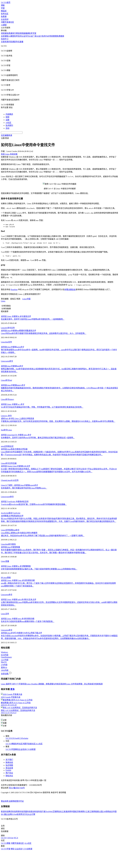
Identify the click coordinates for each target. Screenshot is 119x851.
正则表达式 (8, 446)
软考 (16, 36)
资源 (6, 42)
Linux (3, 301)
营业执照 (5, 801)
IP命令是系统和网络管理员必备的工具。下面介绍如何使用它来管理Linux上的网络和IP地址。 (39, 569)
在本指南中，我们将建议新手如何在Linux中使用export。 (24, 488)
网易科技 (19, 812)
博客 (3, 5)
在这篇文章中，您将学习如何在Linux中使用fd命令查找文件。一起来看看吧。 (32, 319)
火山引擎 (31, 814)
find (6, 342)
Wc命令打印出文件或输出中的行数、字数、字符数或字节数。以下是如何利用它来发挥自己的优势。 (42, 407)
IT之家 (87, 812)
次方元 (25, 814)
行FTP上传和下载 (21, 633)
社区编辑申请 (6, 135)
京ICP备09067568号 (17, 788)
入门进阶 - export (19, 485)
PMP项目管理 (51, 36)
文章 (3, 42)
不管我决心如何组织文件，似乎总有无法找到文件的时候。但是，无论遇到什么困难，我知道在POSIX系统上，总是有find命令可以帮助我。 (58, 421)
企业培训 (4, 19)
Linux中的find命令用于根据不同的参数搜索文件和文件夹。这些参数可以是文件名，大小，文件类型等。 (43, 333)
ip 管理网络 (16, 566)
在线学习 (4, 39)
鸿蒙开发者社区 (7, 22)
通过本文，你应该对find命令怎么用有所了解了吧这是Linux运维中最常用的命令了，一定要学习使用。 (42, 536)
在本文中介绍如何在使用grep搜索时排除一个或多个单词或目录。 (27, 621)
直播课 (26, 33)
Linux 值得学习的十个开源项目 (13, 684)
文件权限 (9, 530)
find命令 (16, 530)
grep (2, 446)
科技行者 (42, 812)
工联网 (92, 812)
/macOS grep (16, 435)
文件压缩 (13, 463)
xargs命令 (9, 361)
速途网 (68, 812)
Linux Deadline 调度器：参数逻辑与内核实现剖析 (46, 684)
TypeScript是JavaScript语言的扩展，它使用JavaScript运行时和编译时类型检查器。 (34, 504)
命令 (7, 380)
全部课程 (4, 36)
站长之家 (62, 812)
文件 (13, 328)
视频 (7, 117)
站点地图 (9, 765)
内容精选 (9, 114)
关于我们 (9, 760)
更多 (12, 689)
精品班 (4, 11)
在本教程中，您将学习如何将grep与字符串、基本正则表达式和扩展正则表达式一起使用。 (38, 438)
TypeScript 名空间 (14, 502)
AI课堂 (4, 25)
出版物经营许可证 (16, 801)
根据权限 (12, 516)
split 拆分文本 (18, 599)
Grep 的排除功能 (18, 580)
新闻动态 (9, 762)
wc (12, 404)
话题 (7, 120)
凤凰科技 (27, 812)
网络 (9, 578)
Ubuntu (4, 480)
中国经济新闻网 (77, 812)
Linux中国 (26, 299)
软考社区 (4, 14)
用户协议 (9, 773)
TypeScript (16, 513)
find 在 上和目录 (17, 418)
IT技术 (43, 36)
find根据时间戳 (18, 331)
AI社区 (8, 123)
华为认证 (29, 36)
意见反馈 (9, 768)
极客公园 (99, 812)
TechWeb (49, 812)
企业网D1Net (11, 814)
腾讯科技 (12, 812)
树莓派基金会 (70, 290)
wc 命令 (8, 416)
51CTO (8, 738)
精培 (17, 749)
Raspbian (14, 290)
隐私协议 (9, 776)
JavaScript (4, 513)
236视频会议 (108, 812)
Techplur (25, 738)
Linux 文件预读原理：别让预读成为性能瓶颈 (84, 684)
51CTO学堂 (10, 749)
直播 (21, 42)
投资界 (19, 814)
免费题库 (60, 36)
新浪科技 (4, 812)
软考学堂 (32, 33)
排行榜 (15, 33)
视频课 (4, 33)
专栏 (18, 42)
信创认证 (21, 36)
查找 (14, 544)
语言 (10, 513)
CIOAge (14, 738)
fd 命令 (8, 328)
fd (16, 316)
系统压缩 (14, 449)
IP (2, 578)
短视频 (20, 33)
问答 (10, 42)
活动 (7, 128)
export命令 (9, 497)
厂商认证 (36, 36)
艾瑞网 (55, 812)
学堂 (3, 8)
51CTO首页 (5, 2)
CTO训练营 (31, 749)
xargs (12, 347)
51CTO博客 (10, 744)
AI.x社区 (39, 744)
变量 (10, 547)
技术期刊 (9, 125)
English (8, 770)
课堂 (14, 42)
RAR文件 (15, 480)
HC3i (20, 738)
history (13, 385)
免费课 (4, 16)
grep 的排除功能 (17, 619)
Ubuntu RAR (15, 466)
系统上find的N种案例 (19, 533)
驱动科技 (34, 812)
